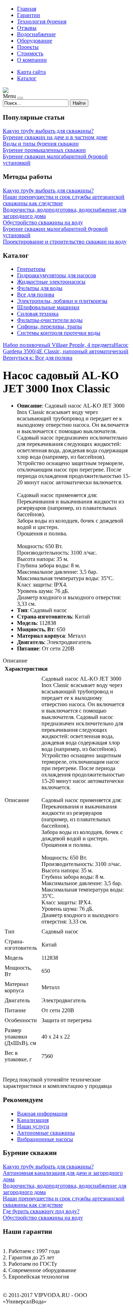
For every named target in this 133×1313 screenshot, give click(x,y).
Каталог (27, 78)
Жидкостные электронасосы (51, 282)
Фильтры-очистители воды (50, 320)
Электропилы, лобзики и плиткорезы (62, 301)
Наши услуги (33, 1126)
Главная (26, 9)
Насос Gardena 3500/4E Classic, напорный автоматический (65, 348)
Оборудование (34, 41)
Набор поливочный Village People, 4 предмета (58, 345)
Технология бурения (41, 21)
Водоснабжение (36, 34)
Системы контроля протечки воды (58, 333)
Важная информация (42, 1114)
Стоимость (30, 53)
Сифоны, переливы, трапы (49, 326)
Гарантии (28, 15)
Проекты (28, 47)
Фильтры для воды (39, 288)
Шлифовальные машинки (48, 307)
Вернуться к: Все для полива (37, 358)
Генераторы (31, 269)
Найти (79, 103)
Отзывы (27, 28)
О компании (32, 60)
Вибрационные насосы (45, 1139)
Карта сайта (31, 72)
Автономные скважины (46, 1133)
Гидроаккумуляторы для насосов (56, 275)
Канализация (33, 1120)
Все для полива (35, 295)
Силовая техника (38, 314)
